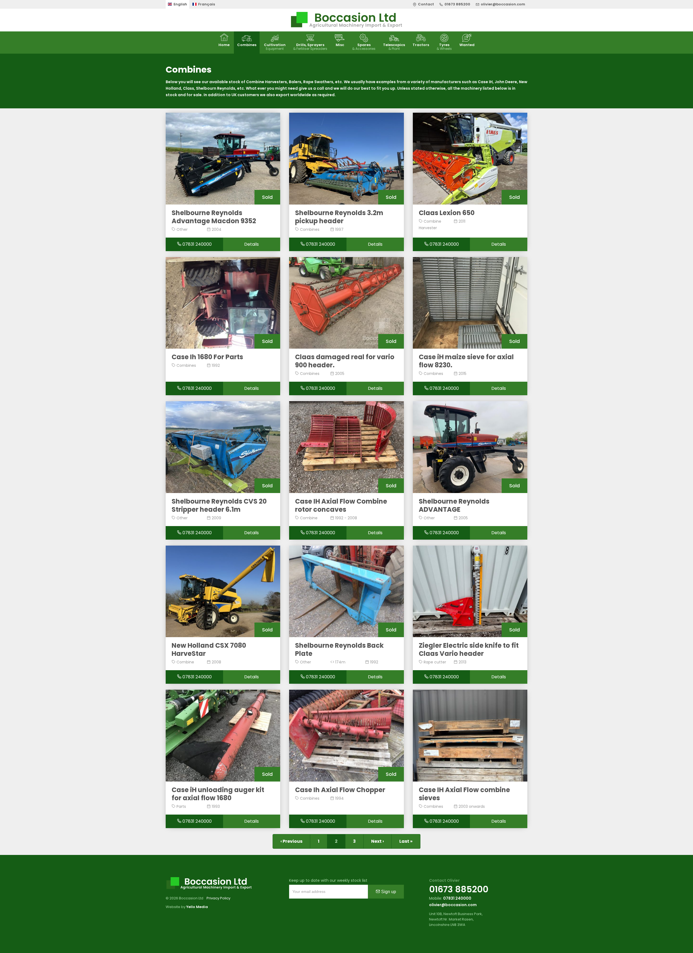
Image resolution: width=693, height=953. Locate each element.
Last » (406, 841)
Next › (377, 841)
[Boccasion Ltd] (346, 20)
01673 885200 (458, 889)
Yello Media (197, 906)
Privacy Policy (218, 898)
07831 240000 (196, 244)
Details (251, 244)
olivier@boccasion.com (453, 904)
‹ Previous (291, 841)
